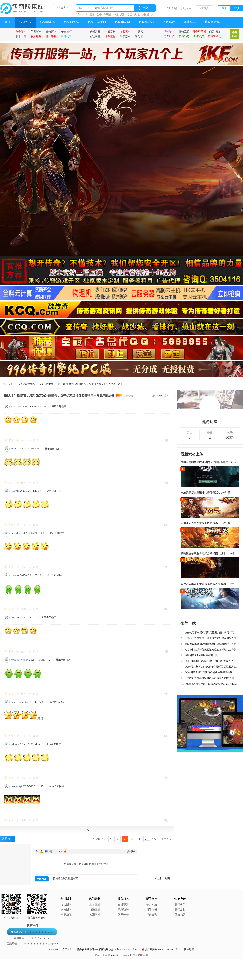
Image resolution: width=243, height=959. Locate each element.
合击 (130, 14)
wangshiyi (16, 786)
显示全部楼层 (58, 406)
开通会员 (190, 22)
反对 (35, 440)
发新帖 (6, 838)
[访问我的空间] (209, 415)
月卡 (85, 14)
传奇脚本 (51, 31)
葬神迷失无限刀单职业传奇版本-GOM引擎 (205, 523)
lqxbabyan (16, 533)
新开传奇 (123, 914)
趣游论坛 (209, 422)
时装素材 (125, 36)
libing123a (17, 701)
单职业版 (66, 914)
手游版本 (36, 31)
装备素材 (94, 904)
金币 (99, 14)
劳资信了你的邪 (20, 659)
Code (60, 851)
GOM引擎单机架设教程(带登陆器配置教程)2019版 (210, 661)
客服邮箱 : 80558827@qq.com (32, 943)
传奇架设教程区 (26, 384)
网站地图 (189, 949)
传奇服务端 (71, 22)
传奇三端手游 (97, 22)
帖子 (81, 8)
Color (41, 851)
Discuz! (112, 954)
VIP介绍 (172, 8)
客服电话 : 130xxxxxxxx (32, 938)
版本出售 (21, 36)
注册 (224, 8)
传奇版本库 (47, 22)
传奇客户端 (146, 22)
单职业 (107, 14)
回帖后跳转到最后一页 (65, 878)
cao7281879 (17, 406)
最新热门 (180, 904)
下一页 (165, 838)
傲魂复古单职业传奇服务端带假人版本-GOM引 (208, 553)
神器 (115, 14)
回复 (11, 440)
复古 (92, 14)
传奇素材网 (122, 22)
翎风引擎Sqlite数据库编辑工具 (199, 655)
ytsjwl (14, 448)
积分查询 (151, 914)
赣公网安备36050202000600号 (161, 949)
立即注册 (103, 864)
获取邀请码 (212, 22)
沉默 (122, 14)
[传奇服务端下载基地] (22, 6)
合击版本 (66, 909)
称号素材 (140, 36)
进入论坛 (151, 904)
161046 (15, 490)
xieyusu (15, 575)
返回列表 (101, 838)
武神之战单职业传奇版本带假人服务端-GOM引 (208, 584)
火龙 (137, 14)
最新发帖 (180, 909)
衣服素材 (110, 31)
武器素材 (95, 31)
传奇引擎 (169, 36)
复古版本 (66, 904)
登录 (236, 8)
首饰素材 (140, 31)
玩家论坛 (123, 909)
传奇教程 (66, 31)
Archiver (53, 949)
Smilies (65, 851)
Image (46, 851)
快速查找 (204, 8)
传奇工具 (184, 31)
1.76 (78, 14)
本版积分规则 (162, 878)
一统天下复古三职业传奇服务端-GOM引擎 (205, 492)
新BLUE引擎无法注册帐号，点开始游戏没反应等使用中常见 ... (91, 384)
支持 (23, 440)
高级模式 (130, 851)
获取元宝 (186, 8)
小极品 (145, 14)
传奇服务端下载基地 (3, 384)
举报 (166, 440)
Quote (56, 851)
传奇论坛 (25, 22)
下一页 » (87, 829)
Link (51, 851)
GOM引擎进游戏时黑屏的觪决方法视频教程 (206, 672)
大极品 (155, 14)
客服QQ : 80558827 (33, 931)
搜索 (145, 7)
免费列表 (234, 34)
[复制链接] (128, 395)
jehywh (15, 744)
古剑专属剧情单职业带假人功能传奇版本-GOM (208, 462)
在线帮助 (123, 904)
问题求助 (214, 31)
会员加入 (67, 949)
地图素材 (94, 914)
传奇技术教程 (46, 384)
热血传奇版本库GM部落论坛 (92, 949)
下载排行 (169, 22)
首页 (7, 22)
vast (13, 617)
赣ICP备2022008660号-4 (123, 949)
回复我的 (180, 914)
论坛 (11, 384)
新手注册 (151, 909)
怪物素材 (95, 36)
